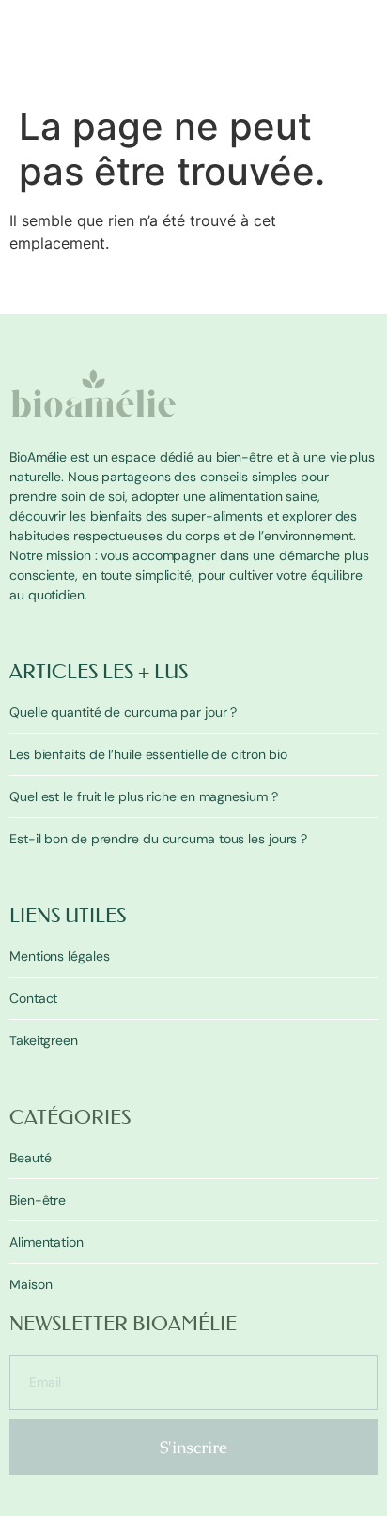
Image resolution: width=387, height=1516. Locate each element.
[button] (366, 83)
